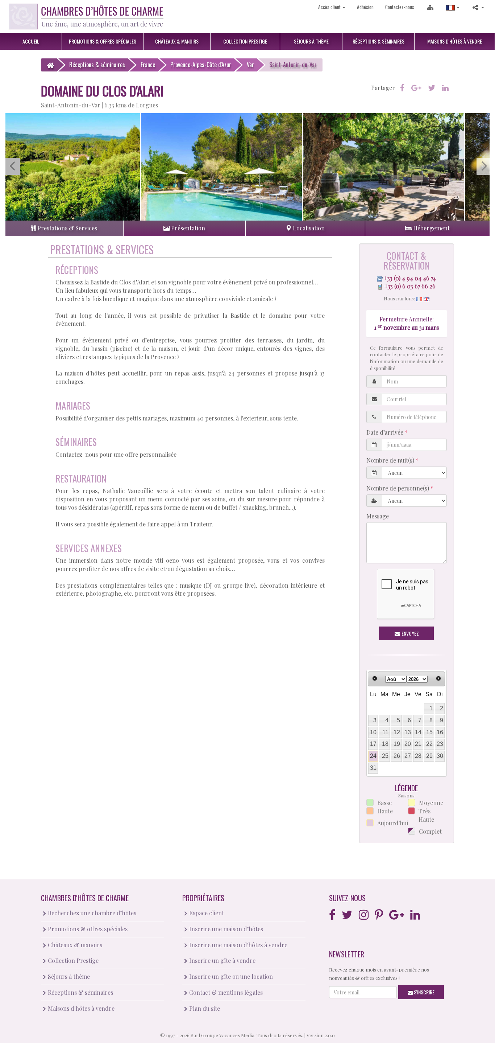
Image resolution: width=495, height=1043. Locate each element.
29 (429, 756)
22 (429, 744)
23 (440, 744)
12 (397, 732)
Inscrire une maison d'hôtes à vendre (237, 945)
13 (407, 732)
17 (373, 744)
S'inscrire (423, 992)
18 (385, 744)
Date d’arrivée (385, 432)
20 (407, 744)
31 (373, 768)
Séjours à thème (68, 976)
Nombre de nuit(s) (391, 460)
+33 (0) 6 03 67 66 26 (410, 286)
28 (418, 756)
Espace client (206, 913)
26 (397, 756)
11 (385, 732)
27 (407, 756)
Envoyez (409, 633)
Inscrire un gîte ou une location (230, 976)
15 (429, 732)
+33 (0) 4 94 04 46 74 (410, 278)
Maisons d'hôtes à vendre (80, 1008)
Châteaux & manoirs (74, 945)
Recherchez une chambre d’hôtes (91, 913)
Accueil (30, 41)
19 (397, 744)
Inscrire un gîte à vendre (221, 960)
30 (440, 756)
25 (385, 756)
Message (377, 516)
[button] (452, 7)
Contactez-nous (399, 7)
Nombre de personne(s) (398, 488)
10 (373, 732)
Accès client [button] (330, 7)
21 (418, 744)
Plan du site (204, 1008)
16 (440, 732)
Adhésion (365, 7)
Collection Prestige (72, 960)
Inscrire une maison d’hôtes (225, 929)
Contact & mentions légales (225, 992)
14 (418, 732)
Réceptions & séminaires (79, 992)
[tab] (64, 228)
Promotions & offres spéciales (87, 929)
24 (373, 756)
